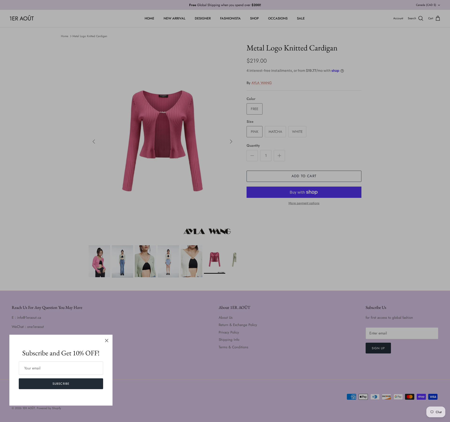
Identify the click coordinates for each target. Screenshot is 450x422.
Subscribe (60, 383)
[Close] (106, 340)
